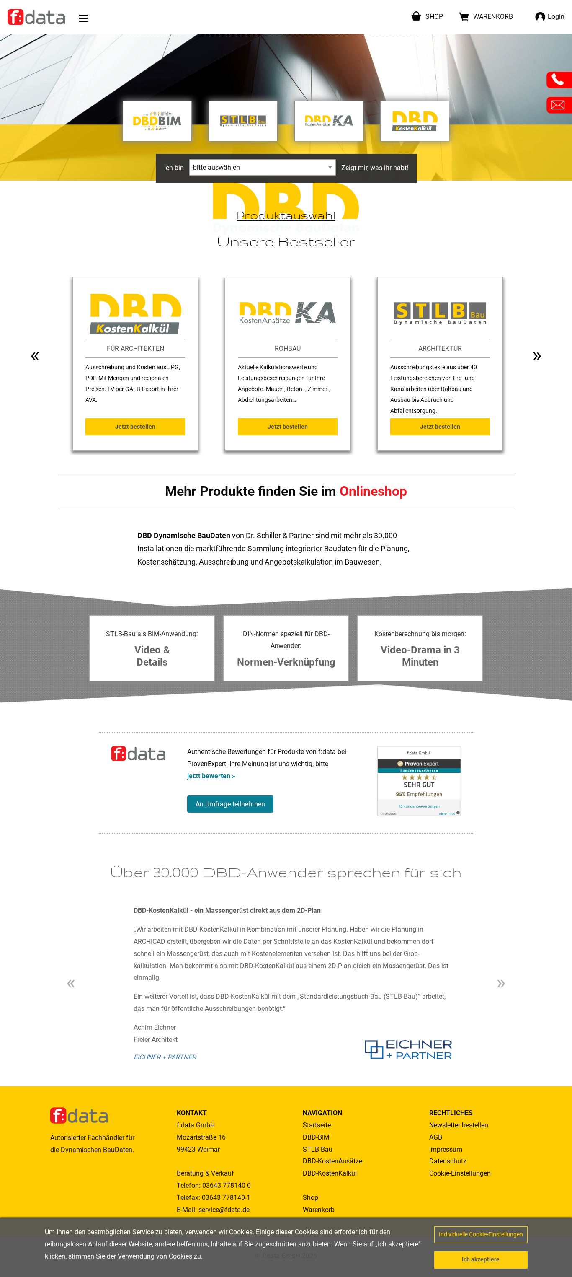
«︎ (35, 355)
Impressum (445, 1149)
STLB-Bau (317, 1149)
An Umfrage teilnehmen (230, 804)
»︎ (537, 355)
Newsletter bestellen (458, 1125)
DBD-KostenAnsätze (332, 1161)
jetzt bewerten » (211, 776)
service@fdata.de (224, 1210)
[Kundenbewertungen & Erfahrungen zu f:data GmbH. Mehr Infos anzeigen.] (419, 781)
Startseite (317, 1125)
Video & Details (152, 656)
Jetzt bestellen (135, 426)
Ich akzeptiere (481, 1259)
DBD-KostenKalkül (330, 1173)
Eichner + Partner (165, 1057)
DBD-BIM (316, 1137)
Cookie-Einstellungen (460, 1173)
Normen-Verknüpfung (286, 662)
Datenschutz (447, 1161)
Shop (310, 1198)
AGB (435, 1137)
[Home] (37, 17)
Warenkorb (319, 1210)
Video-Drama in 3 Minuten (420, 656)
